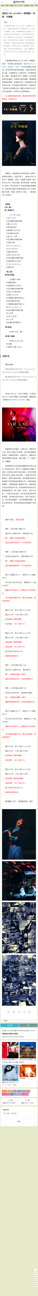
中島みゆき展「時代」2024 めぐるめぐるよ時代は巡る (10, 1062)
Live (14, 1091)
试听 (23, 1091)
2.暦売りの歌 (11, 218)
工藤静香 (17, 1094)
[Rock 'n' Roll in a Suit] (19, 3)
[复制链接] (24, 1012)
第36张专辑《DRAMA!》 (17, 400)
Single (4, 1091)
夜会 (7, 5)
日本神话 (22, 1078)
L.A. (19, 1091)
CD (12, 1094)
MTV (9, 1091)
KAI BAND (6, 1094)
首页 (2, 5)
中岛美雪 (9, 1025)
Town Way (10, 1030)
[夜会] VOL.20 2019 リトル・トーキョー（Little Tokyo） (10, 1085)
